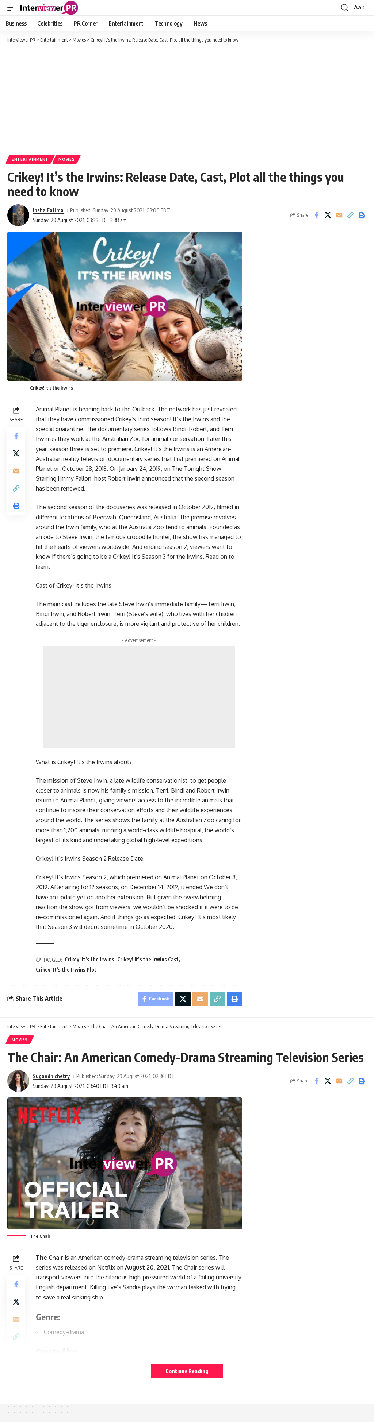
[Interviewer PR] (49, 7)
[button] (13, 7)
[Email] (339, 215)
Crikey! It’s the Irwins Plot (66, 969)
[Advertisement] (187, 98)
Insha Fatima (48, 210)
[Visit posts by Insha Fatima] (18, 215)
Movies (66, 159)
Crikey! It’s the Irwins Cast (148, 959)
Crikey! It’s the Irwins (89, 959)
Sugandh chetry (51, 1076)
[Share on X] (328, 215)
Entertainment (30, 159)
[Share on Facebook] (316, 215)
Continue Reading (187, 1371)
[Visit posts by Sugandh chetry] (18, 1081)
